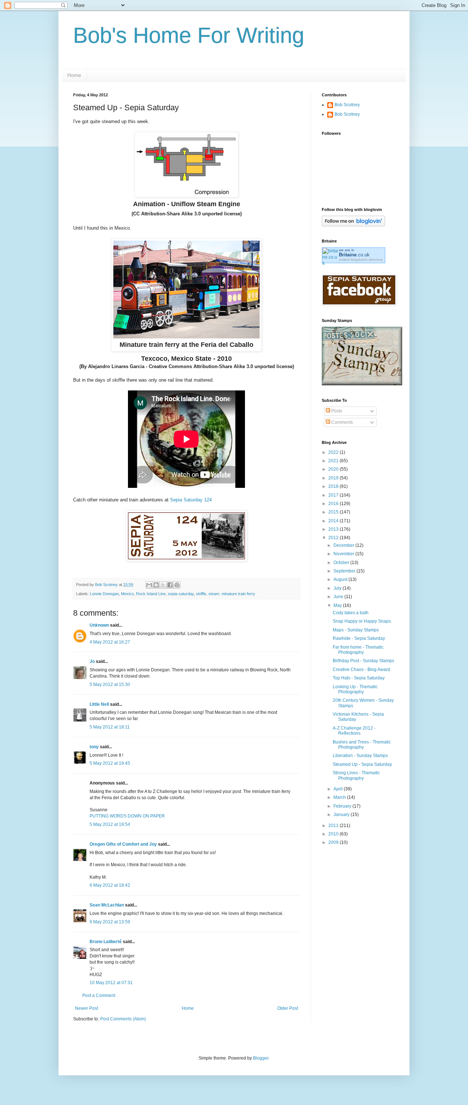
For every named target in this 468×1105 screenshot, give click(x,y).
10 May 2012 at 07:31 (111, 982)
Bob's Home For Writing (188, 35)
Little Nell (99, 704)
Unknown (99, 625)
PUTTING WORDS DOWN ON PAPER (127, 816)
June (338, 596)
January (342, 814)
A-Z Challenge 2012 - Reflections (354, 731)
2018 (334, 486)
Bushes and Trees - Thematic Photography (362, 744)
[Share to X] (163, 585)
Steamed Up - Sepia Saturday (362, 764)
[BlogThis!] (156, 585)
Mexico (127, 594)
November (344, 553)
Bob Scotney (347, 104)
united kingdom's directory (361, 259)
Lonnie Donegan (104, 594)
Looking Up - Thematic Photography (355, 689)
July (338, 588)
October (341, 562)
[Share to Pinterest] (177, 585)
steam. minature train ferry (231, 594)
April (338, 788)
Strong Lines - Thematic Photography (356, 775)
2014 (334, 520)
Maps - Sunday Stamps (356, 630)
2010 (334, 834)
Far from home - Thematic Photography (358, 650)
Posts (336, 411)
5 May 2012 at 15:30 (110, 684)
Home (74, 75)
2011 (334, 825)
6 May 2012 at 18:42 (110, 885)
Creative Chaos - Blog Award (361, 669)
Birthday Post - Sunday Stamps (363, 660)
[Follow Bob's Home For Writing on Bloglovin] (353, 224)
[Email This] (149, 585)
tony (94, 746)
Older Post (287, 1008)
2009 (334, 842)
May (338, 605)
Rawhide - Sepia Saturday (359, 638)
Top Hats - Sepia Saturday (359, 678)
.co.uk (354, 254)
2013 (334, 529)
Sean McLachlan (107, 905)
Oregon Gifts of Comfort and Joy (123, 844)
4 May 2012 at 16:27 (110, 642)
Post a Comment (98, 995)
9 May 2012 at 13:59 (110, 921)
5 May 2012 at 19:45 (110, 763)
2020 (334, 469)
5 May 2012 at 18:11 (110, 727)
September (344, 571)
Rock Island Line (151, 594)
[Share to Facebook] (170, 585)
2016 (334, 503)
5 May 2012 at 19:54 (110, 824)
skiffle (201, 594)
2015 (334, 512)
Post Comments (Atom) (123, 1018)
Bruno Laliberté (106, 941)
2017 (334, 495)
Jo (92, 661)
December (344, 545)
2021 (334, 460)
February (342, 806)
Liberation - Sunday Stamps (360, 755)
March (340, 797)
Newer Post (86, 1008)
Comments (341, 422)
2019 (334, 478)
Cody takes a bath (351, 612)
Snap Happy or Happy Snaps (362, 621)
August (340, 579)
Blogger (260, 1058)
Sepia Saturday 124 (191, 500)
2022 (334, 452)
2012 (334, 537)
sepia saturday (181, 594)
